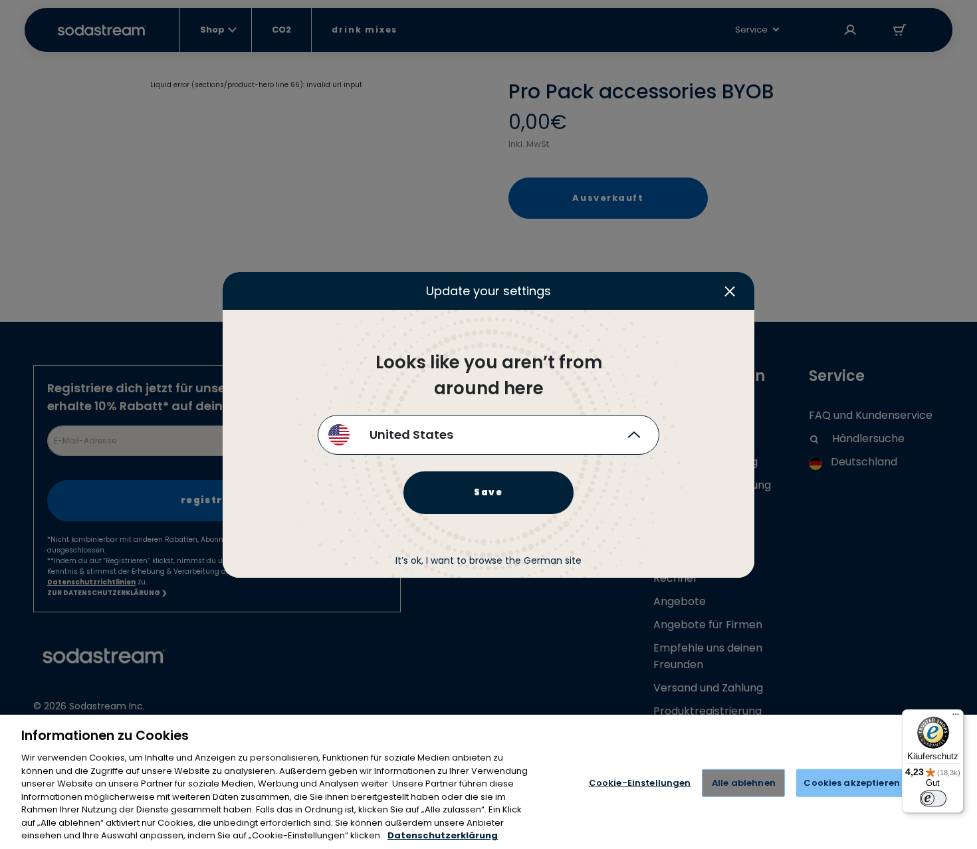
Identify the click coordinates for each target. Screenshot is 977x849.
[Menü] (956, 717)
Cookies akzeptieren (851, 783)
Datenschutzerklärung (442, 835)
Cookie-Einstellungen (640, 783)
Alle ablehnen (744, 783)
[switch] (933, 798)
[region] (488, 782)
